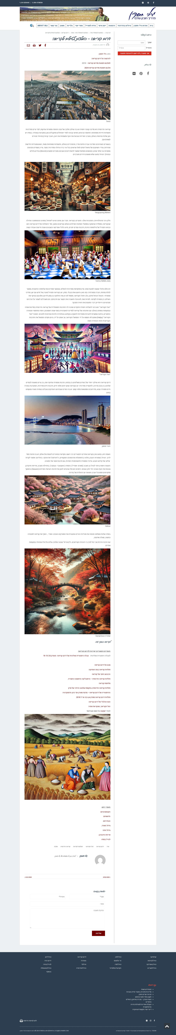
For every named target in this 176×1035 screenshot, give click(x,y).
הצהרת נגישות (146, 989)
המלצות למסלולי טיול (96, 33)
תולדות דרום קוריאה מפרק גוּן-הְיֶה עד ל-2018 (93, 697)
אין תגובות (96, 45)
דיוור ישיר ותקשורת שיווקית (142, 1009)
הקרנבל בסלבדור (115, 968)
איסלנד (48, 972)
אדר (108, 846)
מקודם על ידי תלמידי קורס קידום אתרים (126, 1030)
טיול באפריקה (151, 964)
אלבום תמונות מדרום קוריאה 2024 (97, 68)
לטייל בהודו (47, 964)
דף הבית (107, 33)
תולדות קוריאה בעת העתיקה (99, 670)
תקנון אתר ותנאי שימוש (143, 997)
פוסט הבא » (28, 877)
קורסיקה (153, 957)
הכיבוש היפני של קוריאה (101, 674)
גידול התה (106, 830)
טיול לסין (118, 957)
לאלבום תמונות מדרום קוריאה (99, 63)
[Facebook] (148, 73)
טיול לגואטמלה (46, 968)
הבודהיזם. (106, 821)
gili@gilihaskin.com (62, 1030)
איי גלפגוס (117, 961)
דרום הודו (47, 961)
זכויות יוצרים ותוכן (145, 994)
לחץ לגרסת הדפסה (30, 1021)
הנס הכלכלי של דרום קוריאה (99, 702)
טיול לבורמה (152, 961)
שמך (149, 42)
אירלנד (83, 964)
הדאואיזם (106, 816)
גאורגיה (83, 961)
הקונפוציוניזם (105, 812)
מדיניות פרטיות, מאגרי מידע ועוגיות (138, 992)
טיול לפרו (118, 964)
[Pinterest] (141, 73)
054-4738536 (38, 2)
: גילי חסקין (103, 54)
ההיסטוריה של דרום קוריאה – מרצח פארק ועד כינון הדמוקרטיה (86, 693)
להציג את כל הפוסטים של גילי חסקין (65, 856)
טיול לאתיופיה (81, 968)
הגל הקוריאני (90, 846)
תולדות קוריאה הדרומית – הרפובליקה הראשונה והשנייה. (89, 679)
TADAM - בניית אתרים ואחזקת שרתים (146, 1030)
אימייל (148, 48)
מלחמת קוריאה (104, 683)
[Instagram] (150, 1020)
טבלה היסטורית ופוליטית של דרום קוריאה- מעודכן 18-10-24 (66, 656)
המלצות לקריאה (78, 846)
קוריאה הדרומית (65, 846)
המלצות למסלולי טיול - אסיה (79, 33)
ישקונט (103, 711)
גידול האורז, (106, 826)
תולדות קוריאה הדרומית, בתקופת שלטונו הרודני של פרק (89, 688)
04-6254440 (25, 2)
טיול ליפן (48, 957)
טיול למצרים (152, 968)
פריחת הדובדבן (104, 835)
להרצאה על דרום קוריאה (101, 59)
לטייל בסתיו (105, 839)
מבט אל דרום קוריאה (102, 665)
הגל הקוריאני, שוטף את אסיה (99, 706)
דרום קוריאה (100, 846)
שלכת (56, 846)
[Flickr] (134, 73)
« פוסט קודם (106, 877)
